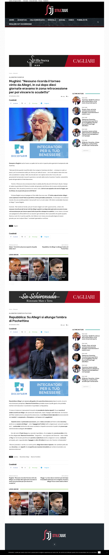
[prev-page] (10, 284)
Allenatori (15, 73)
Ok (99, 552)
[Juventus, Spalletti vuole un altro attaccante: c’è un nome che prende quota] (19, 269)
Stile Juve (18, 273)
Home (10, 73)
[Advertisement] (54, 42)
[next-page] (13, 284)
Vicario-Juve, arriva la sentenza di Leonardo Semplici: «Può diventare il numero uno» (38, 276)
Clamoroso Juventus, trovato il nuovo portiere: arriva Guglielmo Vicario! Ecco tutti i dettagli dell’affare (59, 276)
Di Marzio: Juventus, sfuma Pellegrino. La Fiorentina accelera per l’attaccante (90, 144)
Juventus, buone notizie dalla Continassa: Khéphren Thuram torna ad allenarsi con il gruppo (90, 133)
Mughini (16, 226)
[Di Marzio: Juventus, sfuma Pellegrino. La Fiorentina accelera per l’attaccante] (76, 143)
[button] (98, 22)
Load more (85, 150)
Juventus (20, 77)
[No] (107, 552)
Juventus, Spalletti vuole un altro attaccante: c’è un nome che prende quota (19, 277)
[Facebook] (54, 544)
